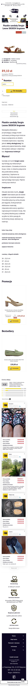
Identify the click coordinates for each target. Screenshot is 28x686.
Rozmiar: (7, 80)
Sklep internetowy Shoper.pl (14, 685)
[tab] (14, 111)
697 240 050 (9, 2)
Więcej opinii (14, 568)
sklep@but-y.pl (17, 2)
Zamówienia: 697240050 (14, 660)
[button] (3, 16)
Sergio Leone (4, 102)
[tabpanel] (14, 197)
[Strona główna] (14, 11)
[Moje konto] (17, 16)
